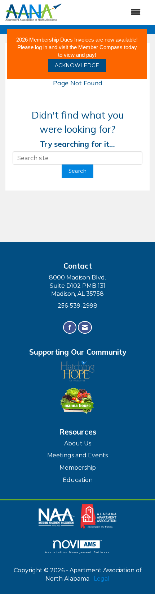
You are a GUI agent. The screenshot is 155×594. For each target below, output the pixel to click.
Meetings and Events (77, 455)
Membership (77, 467)
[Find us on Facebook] (69, 327)
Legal (102, 578)
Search (77, 171)
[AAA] (98, 516)
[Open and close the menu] (104, 12)
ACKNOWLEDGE (77, 65)
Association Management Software (77, 552)
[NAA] (57, 516)
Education (78, 480)
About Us (77, 443)
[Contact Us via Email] (85, 327)
